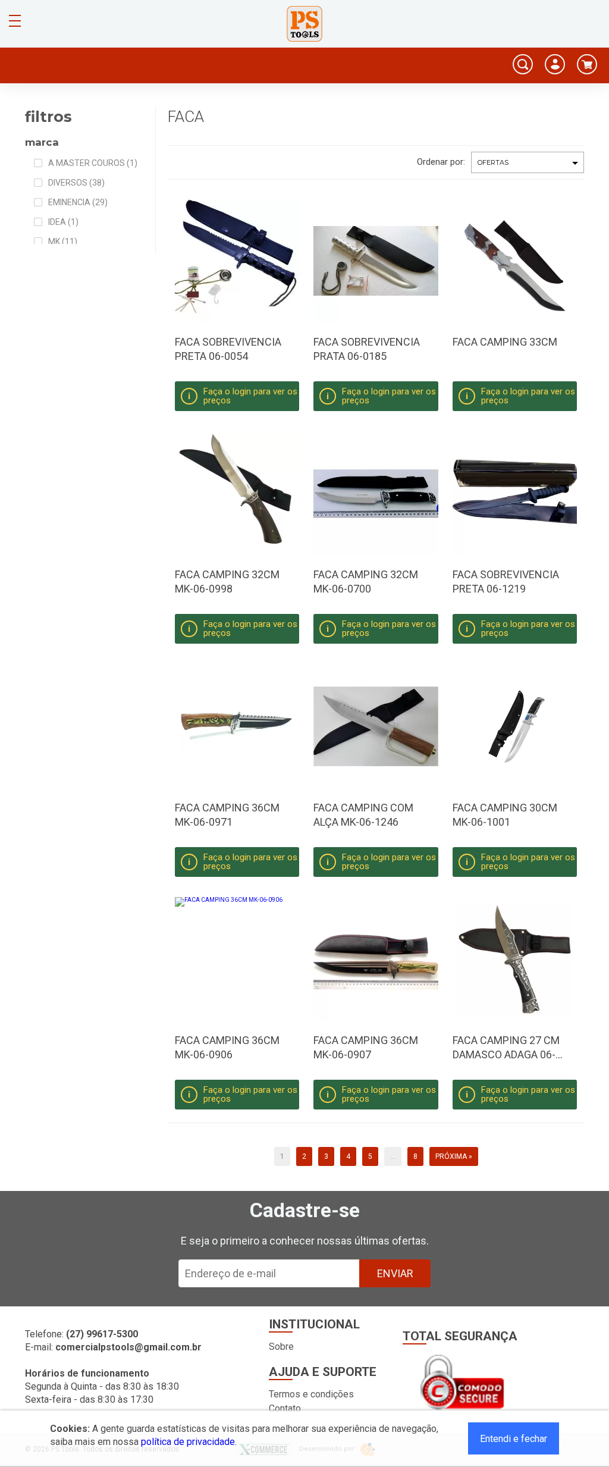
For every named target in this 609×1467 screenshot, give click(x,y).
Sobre (281, 1346)
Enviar (395, 1273)
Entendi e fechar (513, 1438)
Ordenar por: (441, 161)
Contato (285, 1408)
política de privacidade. (189, 1441)
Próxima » (453, 1156)
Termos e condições (311, 1394)
